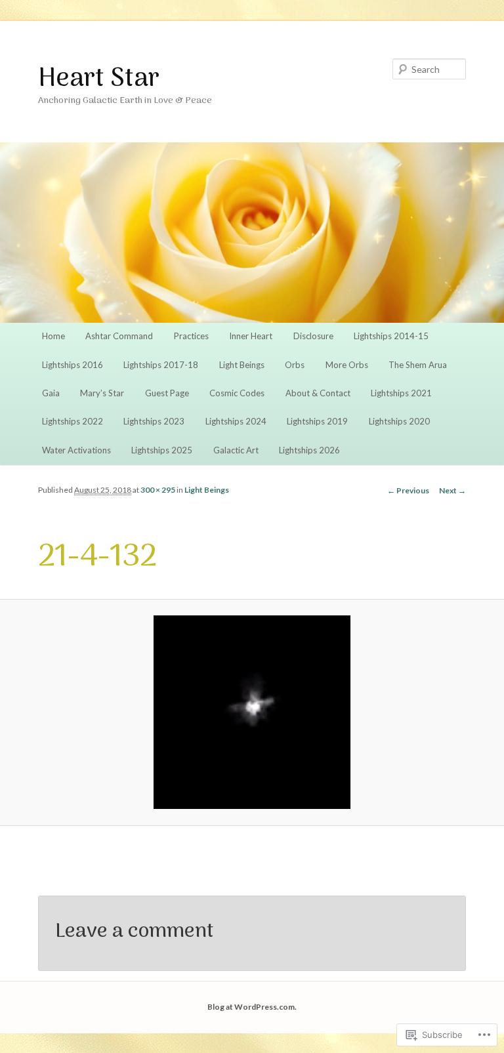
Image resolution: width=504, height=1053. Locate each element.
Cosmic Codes (236, 393)
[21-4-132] (252, 712)
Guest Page (167, 393)
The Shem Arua (417, 365)
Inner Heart (250, 336)
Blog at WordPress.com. (252, 1007)
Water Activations (76, 450)
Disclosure (313, 336)
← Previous (408, 490)
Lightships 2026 (309, 450)
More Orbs (347, 365)
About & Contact (317, 393)
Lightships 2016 (72, 365)
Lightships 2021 (401, 393)
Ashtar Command (119, 336)
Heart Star (98, 79)
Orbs (294, 365)
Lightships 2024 (235, 421)
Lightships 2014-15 (391, 336)
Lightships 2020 (399, 421)
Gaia (51, 393)
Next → (452, 490)
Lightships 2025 (161, 450)
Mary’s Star (102, 393)
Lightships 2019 (317, 421)
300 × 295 (157, 490)
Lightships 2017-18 (160, 365)
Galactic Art (236, 450)
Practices (191, 336)
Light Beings (241, 365)
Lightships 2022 (72, 421)
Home (53, 336)
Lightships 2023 (153, 421)
